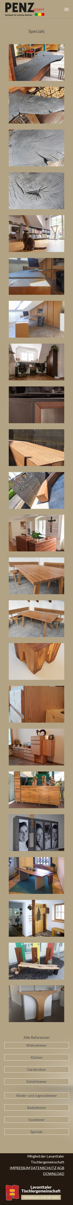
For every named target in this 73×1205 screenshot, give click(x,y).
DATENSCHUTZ (43, 1168)
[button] (66, 9)
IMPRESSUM (20, 1168)
